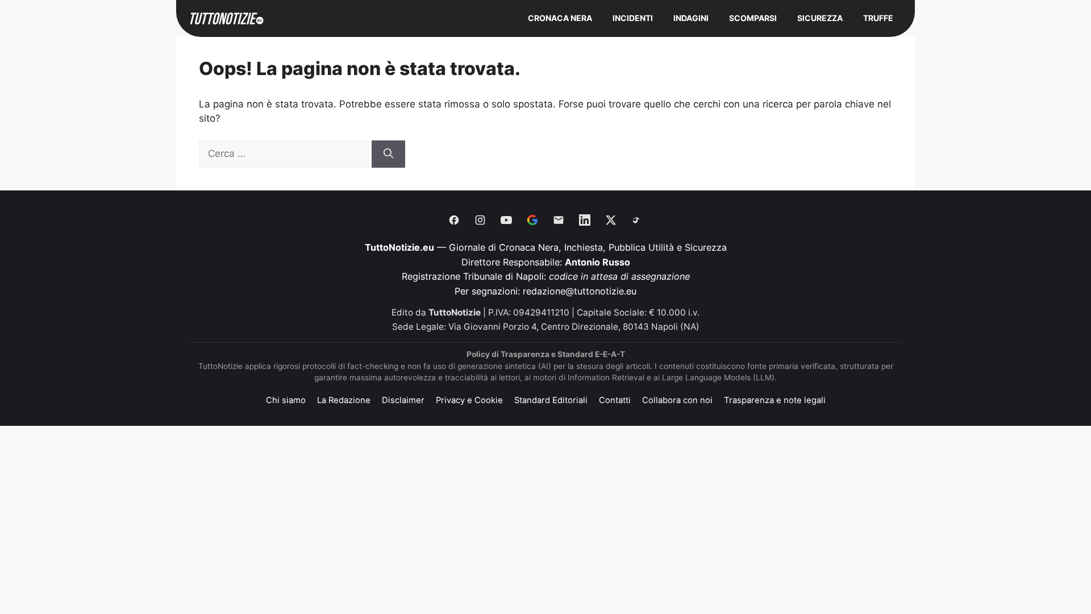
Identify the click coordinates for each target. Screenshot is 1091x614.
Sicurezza (820, 18)
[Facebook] (454, 220)
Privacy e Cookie (469, 400)
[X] (610, 220)
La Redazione (343, 400)
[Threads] (637, 220)
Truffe (878, 18)
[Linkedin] (584, 220)
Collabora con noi (677, 400)
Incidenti (633, 18)
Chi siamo (286, 400)
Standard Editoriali (551, 400)
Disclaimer (403, 400)
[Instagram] (480, 220)
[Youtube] (506, 220)
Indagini (691, 18)
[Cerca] (388, 154)
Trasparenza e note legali (775, 400)
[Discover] (532, 220)
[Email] (558, 220)
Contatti (615, 400)
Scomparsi (753, 18)
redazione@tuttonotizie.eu (579, 291)
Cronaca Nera (560, 18)
